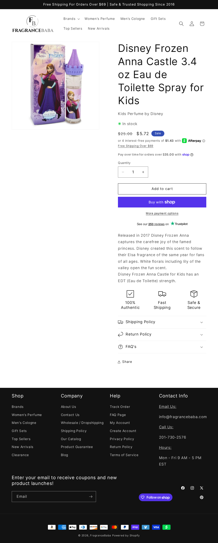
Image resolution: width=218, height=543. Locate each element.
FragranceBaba (100, 535)
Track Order (120, 407)
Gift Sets (19, 431)
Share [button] (127, 362)
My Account (120, 423)
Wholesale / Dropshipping (82, 423)
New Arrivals (22, 447)
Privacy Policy (122, 439)
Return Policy (121, 447)
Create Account (123, 431)
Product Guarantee (77, 447)
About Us (68, 407)
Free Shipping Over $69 (135, 145)
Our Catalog (71, 439)
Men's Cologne (24, 423)
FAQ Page (118, 415)
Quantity (124, 163)
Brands (18, 407)
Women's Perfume (27, 415)
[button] (71, 19)
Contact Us (70, 415)
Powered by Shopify (126, 535)
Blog (64, 455)
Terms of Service (124, 455)
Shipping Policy (74, 431)
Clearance (20, 455)
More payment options (162, 213)
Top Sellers (21, 439)
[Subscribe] (91, 496)
